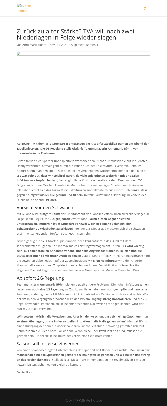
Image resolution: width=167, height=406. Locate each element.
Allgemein (78, 45)
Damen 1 (92, 45)
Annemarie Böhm (34, 45)
